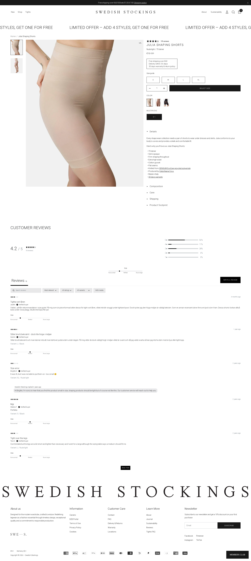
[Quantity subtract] (150, 88)
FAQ (109, 519)
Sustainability (151, 523)
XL (198, 80)
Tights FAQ (150, 532)
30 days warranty (156, 177)
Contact (111, 515)
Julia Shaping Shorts (150, 102)
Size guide (150, 73)
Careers (73, 515)
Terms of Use (75, 523)
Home (13, 36)
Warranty (111, 527)
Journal (149, 519)
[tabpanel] (125, 380)
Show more (125, 468)
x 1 (154, 117)
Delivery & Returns (115, 523)
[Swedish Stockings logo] (125, 12)
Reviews (149, 527)
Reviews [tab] (19, 280)
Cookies (73, 532)
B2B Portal (74, 519)
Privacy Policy (75, 527)
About (148, 515)
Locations (112, 532)
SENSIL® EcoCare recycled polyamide (174, 168)
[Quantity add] (164, 88)
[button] (184, 240)
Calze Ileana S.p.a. (166, 171)
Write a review (230, 280)
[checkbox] (99, 290)
